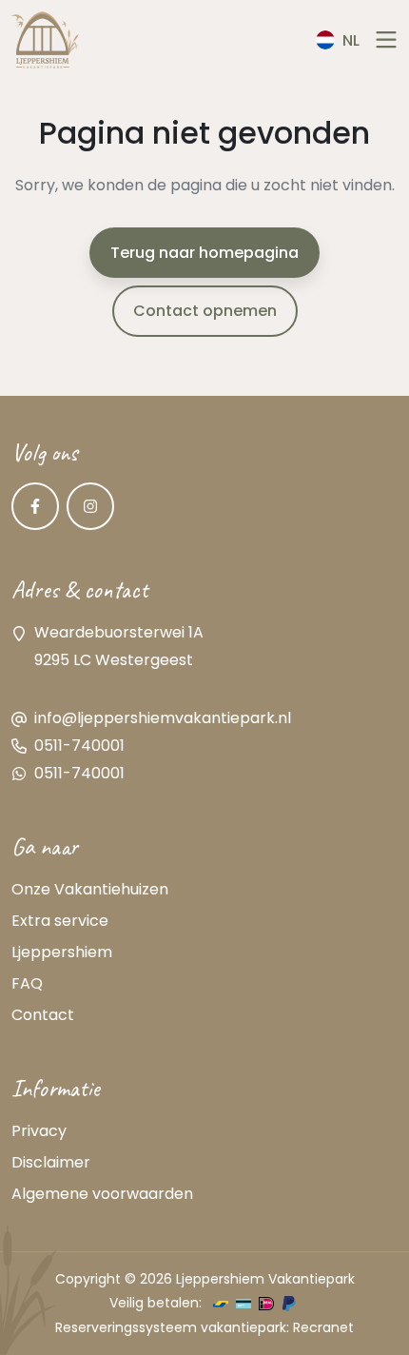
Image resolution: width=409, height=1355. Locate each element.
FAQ (27, 983)
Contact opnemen (205, 311)
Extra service (59, 921)
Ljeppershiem (61, 952)
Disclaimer (50, 1162)
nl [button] (351, 40)
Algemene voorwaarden (102, 1194)
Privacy (39, 1131)
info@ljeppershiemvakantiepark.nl (162, 718)
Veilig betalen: (155, 1302)
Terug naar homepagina (204, 253)
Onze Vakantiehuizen (89, 889)
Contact (42, 1015)
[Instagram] (90, 506)
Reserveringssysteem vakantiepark (170, 1327)
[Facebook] (35, 506)
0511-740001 (79, 745)
